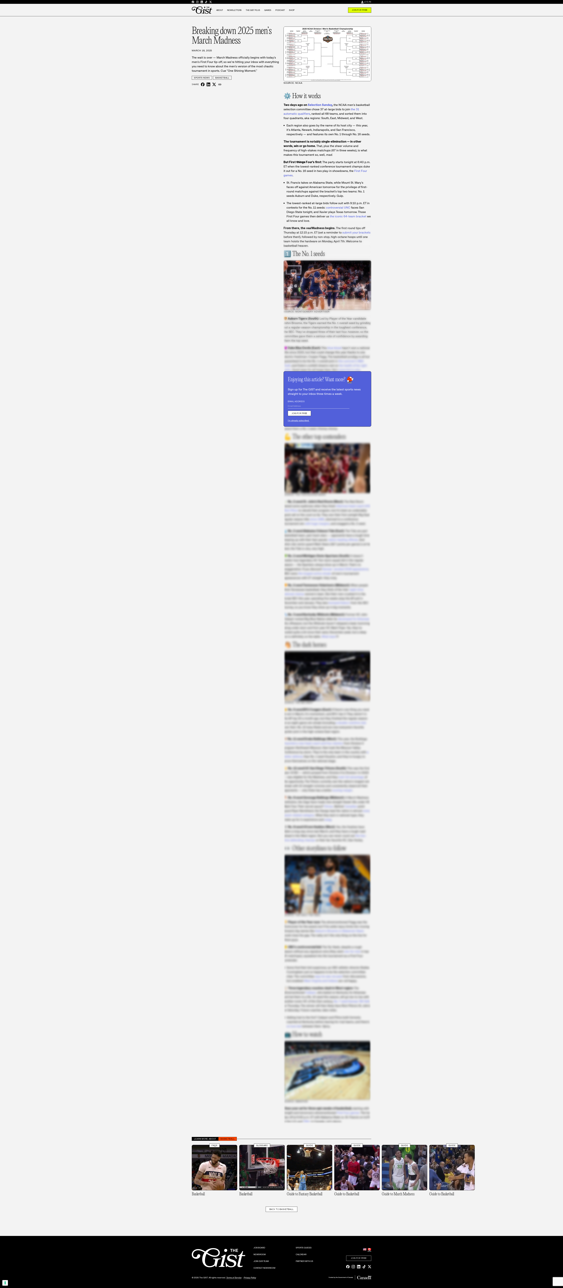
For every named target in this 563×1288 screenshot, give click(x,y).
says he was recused (328, 976)
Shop (292, 10)
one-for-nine (352, 951)
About (219, 10)
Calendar (301, 1254)
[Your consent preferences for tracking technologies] (5, 1283)
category (308, 815)
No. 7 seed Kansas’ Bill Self (351, 1001)
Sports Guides (304, 1247)
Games (267, 10)
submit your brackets (356, 232)
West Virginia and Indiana (321, 981)
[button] (220, 84)
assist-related (293, 815)
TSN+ (306, 1121)
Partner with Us (304, 1261)
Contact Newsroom (264, 1268)
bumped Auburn (339, 603)
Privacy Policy (250, 1277)
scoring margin (342, 790)
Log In (367, 2)
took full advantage (351, 777)
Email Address (296, 401)
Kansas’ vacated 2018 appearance (345, 569)
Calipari (310, 992)
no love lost (293, 1026)
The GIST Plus (253, 10)
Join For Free (359, 10)
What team (329, 636)
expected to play (349, 370)
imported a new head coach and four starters (313, 743)
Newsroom (259, 1254)
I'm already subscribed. (298, 420)
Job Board (259, 1247)
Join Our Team (261, 1261)
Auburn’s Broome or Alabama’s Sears (339, 931)
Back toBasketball (281, 1209)
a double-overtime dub (351, 723)
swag (327, 819)
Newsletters (234, 10)
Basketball (222, 77)
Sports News (202, 77)
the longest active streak (314, 573)
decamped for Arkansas (353, 619)
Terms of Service (233, 1277)
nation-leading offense (343, 540)
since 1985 (317, 519)
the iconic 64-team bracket (348, 216)
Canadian (350, 806)
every (366, 811)
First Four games (348, 1113)
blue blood (334, 348)
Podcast (280, 10)
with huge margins (317, 523)
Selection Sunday (320, 105)
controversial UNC (338, 207)
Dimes (328, 806)
